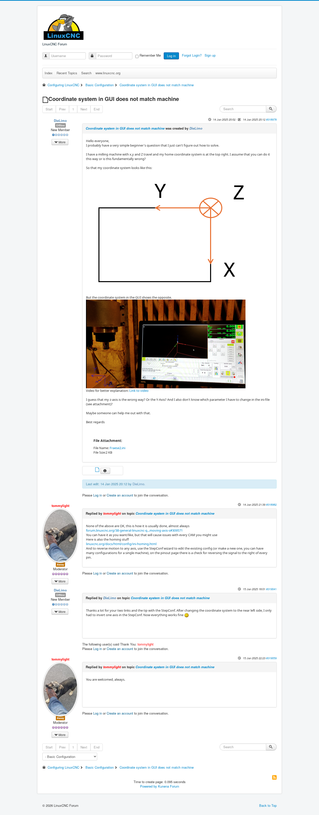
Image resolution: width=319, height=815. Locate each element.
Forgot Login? (192, 55)
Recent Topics (67, 73)
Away (60, 564)
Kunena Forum (168, 786)
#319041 (271, 589)
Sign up (211, 55)
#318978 (271, 119)
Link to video (139, 390)
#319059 (271, 658)
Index (49, 73)
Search (86, 73)
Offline (60, 125)
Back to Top (268, 805)
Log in (171, 55)
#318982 (271, 504)
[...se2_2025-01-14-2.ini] (97, 470)
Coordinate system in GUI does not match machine (125, 128)
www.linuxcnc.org (107, 73)
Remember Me (150, 55)
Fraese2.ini (117, 448)
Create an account (120, 495)
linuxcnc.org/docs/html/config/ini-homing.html (121, 544)
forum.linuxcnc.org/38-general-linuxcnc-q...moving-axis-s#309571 (134, 530)
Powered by (148, 786)
